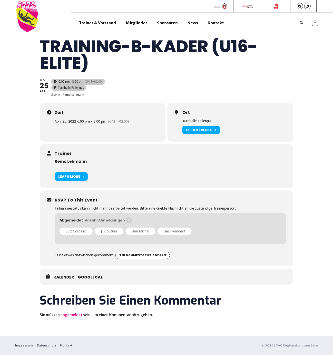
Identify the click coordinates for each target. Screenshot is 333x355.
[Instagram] (307, 6)
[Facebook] (300, 6)
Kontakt (216, 22)
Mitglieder (136, 22)
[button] (301, 23)
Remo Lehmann (71, 161)
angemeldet (71, 314)
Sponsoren (167, 22)
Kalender (63, 277)
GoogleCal (90, 277)
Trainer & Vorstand (97, 22)
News (192, 22)
